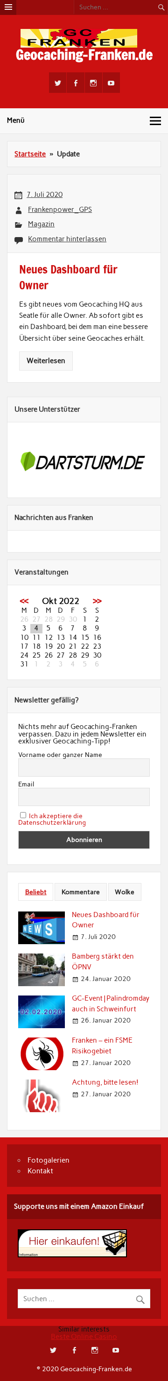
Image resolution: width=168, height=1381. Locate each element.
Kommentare (81, 892)
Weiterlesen (46, 361)
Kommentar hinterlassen (67, 239)
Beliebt (36, 892)
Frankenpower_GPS (60, 209)
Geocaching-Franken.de (84, 54)
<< (24, 601)
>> (97, 601)
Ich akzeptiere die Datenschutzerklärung (52, 819)
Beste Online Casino (84, 1336)
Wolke (124, 892)
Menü (16, 120)
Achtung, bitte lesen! (105, 1082)
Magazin (41, 224)
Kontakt (40, 1171)
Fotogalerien (49, 1160)
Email (26, 784)
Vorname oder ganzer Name (60, 755)
